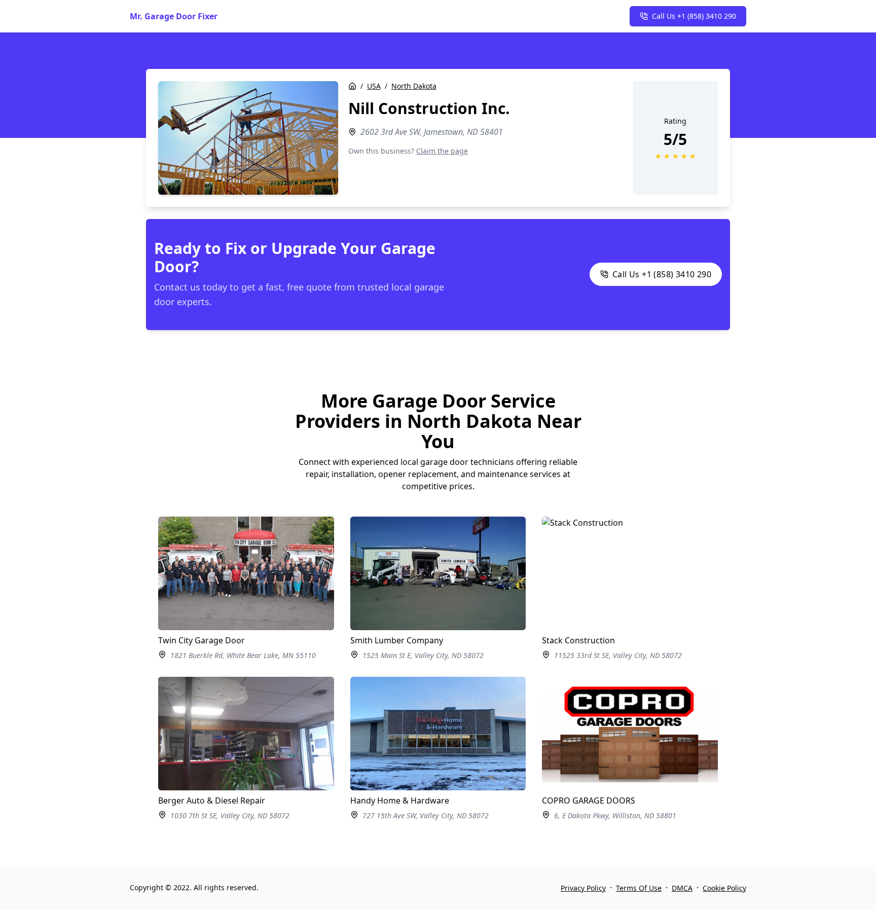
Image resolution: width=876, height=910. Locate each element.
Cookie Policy (724, 888)
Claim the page (442, 151)
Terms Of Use (639, 888)
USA (374, 86)
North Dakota (413, 86)
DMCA (682, 888)
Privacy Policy (583, 888)
